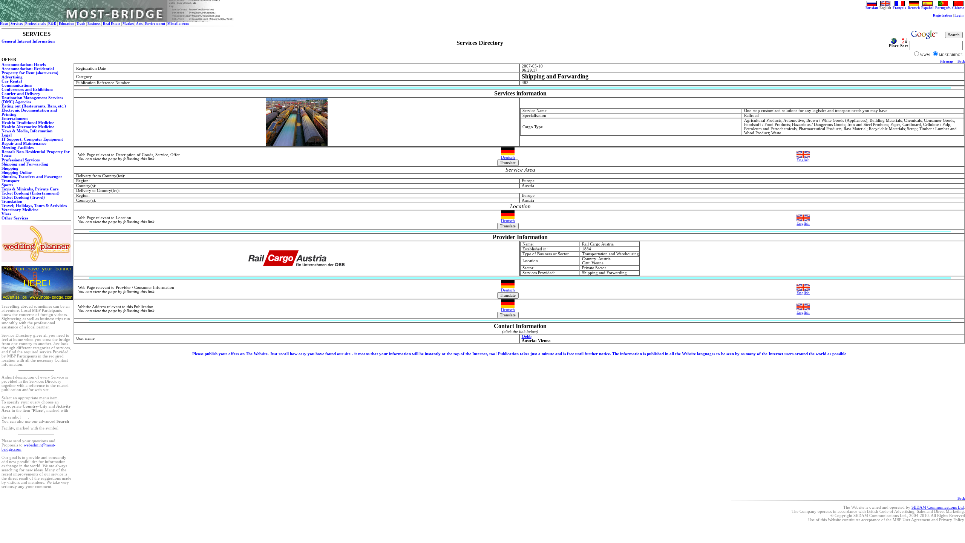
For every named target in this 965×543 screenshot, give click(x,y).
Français (899, 8)
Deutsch (914, 8)
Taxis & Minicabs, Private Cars (30, 189)
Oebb (527, 336)
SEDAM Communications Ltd (937, 507)
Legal (7, 135)
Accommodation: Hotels (24, 65)
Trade (81, 24)
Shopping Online (17, 172)
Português (943, 8)
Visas (6, 214)
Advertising (12, 77)
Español (927, 8)
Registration (942, 15)
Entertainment (15, 119)
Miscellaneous (178, 24)
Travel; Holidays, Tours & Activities (34, 206)
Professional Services (21, 160)
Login (958, 15)
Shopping (10, 168)
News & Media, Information (27, 131)
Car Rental (12, 81)
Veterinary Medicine (20, 210)
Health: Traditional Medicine (28, 123)
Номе (4, 24)
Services (17, 24)
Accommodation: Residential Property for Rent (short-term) (30, 71)
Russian (871, 8)
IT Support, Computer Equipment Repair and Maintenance (32, 141)
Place (894, 46)
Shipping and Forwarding (25, 164)
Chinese (958, 8)
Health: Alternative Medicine (28, 127)
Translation (12, 201)
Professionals (35, 24)
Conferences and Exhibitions (27, 89)
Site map (946, 61)
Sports (7, 185)
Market (128, 24)
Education (66, 24)
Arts (139, 24)
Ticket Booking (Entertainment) (31, 193)
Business (94, 24)
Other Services (15, 218)
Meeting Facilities (18, 148)
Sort (904, 46)
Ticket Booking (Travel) (23, 197)
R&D (52, 24)
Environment (155, 24)
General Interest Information (28, 41)
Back (961, 61)
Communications (17, 85)
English (803, 160)
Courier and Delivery (21, 94)
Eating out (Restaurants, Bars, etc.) (34, 106)
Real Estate (111, 24)
